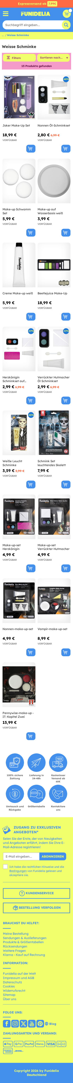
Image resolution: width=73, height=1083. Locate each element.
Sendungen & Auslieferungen (25, 938)
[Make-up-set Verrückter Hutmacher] (54, 516)
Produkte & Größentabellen (23, 942)
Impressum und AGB (18, 978)
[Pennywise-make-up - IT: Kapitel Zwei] (19, 684)
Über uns (9, 999)
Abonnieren (53, 856)
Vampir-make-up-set (52, 629)
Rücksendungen (15, 946)
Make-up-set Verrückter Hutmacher (53, 547)
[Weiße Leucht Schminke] (19, 432)
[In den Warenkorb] (30, 149)
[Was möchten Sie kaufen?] (6, 14)
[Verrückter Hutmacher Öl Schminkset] (54, 349)
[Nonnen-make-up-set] (19, 600)
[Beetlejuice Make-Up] (54, 265)
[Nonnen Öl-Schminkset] (54, 97)
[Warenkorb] (67, 14)
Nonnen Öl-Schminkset (54, 125)
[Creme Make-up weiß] (19, 265)
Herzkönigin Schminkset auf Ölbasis (14, 379)
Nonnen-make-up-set (18, 629)
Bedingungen (18, 871)
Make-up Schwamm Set (17, 211)
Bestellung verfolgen (39, 907)
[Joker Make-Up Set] (19, 97)
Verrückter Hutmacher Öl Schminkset (53, 379)
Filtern (16, 58)
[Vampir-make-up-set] (54, 600)
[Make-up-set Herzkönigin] (19, 516)
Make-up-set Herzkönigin (12, 547)
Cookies (9, 986)
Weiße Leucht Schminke (12, 463)
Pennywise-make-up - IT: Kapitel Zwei (18, 715)
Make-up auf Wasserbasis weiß (50, 211)
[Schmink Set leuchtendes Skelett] (54, 432)
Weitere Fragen (14, 951)
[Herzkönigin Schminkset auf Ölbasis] (19, 349)
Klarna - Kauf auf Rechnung (24, 955)
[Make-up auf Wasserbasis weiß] (54, 181)
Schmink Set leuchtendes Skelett (52, 463)
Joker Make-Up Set (16, 125)
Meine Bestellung (15, 934)
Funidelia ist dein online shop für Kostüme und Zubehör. (35, 14)
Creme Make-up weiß (18, 293)
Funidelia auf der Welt (19, 973)
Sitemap (9, 995)
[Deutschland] (7, 1024)
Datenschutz (12, 982)
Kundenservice (39, 893)
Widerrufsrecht (14, 991)
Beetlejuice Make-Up (52, 293)
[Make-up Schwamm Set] (19, 181)
